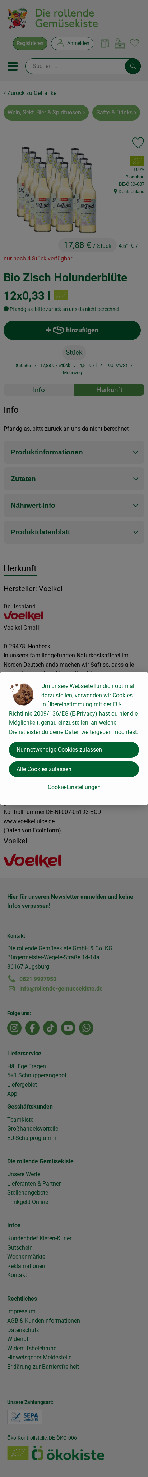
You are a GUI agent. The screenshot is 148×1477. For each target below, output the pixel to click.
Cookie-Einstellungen (74, 787)
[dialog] (74, 738)
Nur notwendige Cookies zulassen (59, 749)
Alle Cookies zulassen (44, 769)
